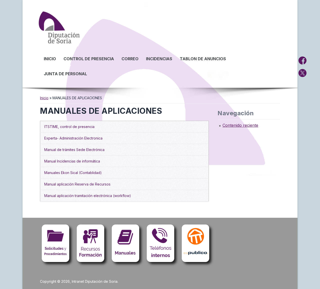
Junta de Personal (65, 73)
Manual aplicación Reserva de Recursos (77, 184)
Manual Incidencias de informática (72, 161)
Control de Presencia (89, 58)
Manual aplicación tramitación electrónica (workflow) (87, 196)
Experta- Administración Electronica (73, 138)
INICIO (50, 58)
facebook (302, 60)
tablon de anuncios (203, 58)
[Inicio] (60, 44)
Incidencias (159, 58)
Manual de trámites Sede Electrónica (74, 150)
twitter (302, 73)
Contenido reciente (240, 125)
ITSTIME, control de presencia (69, 126)
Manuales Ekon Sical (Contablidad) (73, 172)
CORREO (130, 58)
